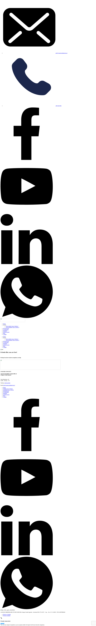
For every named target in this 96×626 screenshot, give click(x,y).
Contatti (4, 334)
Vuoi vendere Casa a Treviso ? (12, 326)
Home (4, 323)
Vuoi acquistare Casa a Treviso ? (12, 327)
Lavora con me (6, 332)
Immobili (5, 330)
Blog (4, 333)
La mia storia (5, 329)
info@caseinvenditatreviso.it (9, 385)
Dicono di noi (6, 328)
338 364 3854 (7, 383)
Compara (2, 623)
